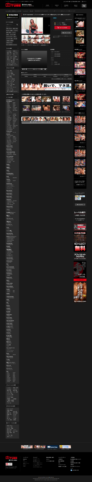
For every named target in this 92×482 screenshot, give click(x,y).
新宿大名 (8, 338)
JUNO (14, 116)
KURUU (8, 106)
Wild (14, 291)
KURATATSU (9, 154)
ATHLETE (15, 200)
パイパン (13, 32)
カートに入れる (63, 27)
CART (84, 5)
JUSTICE (8, 179)
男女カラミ (9, 59)
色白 (14, 432)
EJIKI (8, 303)
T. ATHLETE (9, 125)
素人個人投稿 (9, 335)
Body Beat (15, 177)
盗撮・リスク (9, 53)
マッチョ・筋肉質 (10, 73)
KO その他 (9, 126)
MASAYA (8, 377)
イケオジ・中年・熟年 (11, 84)
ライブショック (10, 188)
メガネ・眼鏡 (9, 419)
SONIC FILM (15, 125)
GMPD (7, 34)
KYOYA (8, 381)
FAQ (59, 462)
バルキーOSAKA (10, 251)
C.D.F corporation (10, 156)
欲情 (14, 203)
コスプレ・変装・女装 (11, 60)
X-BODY (8, 110)
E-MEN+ (8, 164)
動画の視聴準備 (61, 461)
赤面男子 (8, 167)
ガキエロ (8, 115)
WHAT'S (8, 291)
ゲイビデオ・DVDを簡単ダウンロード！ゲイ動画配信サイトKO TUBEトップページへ (11, 457)
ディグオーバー (9, 224)
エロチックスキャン (10, 186)
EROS (14, 103)
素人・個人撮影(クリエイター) (11, 44)
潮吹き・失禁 (15, 28)
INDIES (8, 105)
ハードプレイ (15, 52)
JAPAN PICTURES (10, 296)
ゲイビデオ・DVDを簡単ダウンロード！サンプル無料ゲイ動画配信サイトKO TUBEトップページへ (13, 5)
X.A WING (9, 162)
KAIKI (8, 376)
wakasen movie (10, 206)
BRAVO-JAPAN (9, 146)
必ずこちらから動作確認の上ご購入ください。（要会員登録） (62, 78)
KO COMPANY (9, 101)
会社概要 (72, 461)
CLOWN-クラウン (10, 326)
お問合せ (72, 464)
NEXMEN (8, 246)
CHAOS (8, 137)
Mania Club (9, 119)
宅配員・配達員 (9, 410)
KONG (8, 299)
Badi (7, 264)
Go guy (8, 116)
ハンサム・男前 (9, 435)
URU (14, 381)
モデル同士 (9, 389)
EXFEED (14, 154)
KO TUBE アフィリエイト (75, 466)
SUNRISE (9, 144)
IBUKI (14, 375)
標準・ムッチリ (9, 77)
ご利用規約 (73, 457)
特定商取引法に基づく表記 (75, 462)
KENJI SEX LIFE (10, 233)
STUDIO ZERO (9, 131)
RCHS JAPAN (9, 317)
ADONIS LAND (10, 157)
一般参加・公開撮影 (9, 40)
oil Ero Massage (10, 204)
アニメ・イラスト (10, 88)
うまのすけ (9, 136)
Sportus (8, 121)
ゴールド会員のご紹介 (50, 461)
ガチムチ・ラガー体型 (11, 74)
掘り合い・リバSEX (10, 401)
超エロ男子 (9, 140)
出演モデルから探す (10, 94)
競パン (15, 36)
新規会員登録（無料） (77, 1)
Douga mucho (9, 277)
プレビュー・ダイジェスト (11, 63)
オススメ (24, 464)
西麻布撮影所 (9, 249)
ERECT (8, 280)
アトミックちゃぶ (10, 350)
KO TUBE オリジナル (10, 100)
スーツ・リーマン (9, 36)
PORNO (8, 181)
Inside (8, 176)
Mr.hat (8, 353)
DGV (7, 371)
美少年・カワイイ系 (10, 81)
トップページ (47, 6)
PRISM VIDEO (9, 314)
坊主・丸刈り (15, 431)
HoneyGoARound (10, 240)
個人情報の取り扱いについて (76, 459)
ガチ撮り (14, 114)
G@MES (8, 289)
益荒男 (14, 136)
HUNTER (9, 120)
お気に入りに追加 (67, 32)
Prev (22, 25)
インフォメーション (62, 464)
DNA (7, 302)
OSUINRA (8, 308)
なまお (8, 227)
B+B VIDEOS (9, 270)
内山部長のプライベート (11, 212)
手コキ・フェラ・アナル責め (12, 56)
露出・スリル (15, 53)
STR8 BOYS (9, 199)
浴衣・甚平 (15, 411)
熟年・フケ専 (15, 59)
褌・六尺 (8, 418)
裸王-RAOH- (15, 110)
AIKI (8, 372)
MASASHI (9, 380)
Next (49, 25)
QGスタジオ (9, 365)
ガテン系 (15, 38)
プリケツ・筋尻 (12, 34)
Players (8, 312)
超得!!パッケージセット (11, 362)
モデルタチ (15, 389)
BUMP (14, 102)
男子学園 (14, 115)
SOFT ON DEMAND (10, 320)
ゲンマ (8, 294)
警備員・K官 (9, 414)
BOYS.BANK (9, 149)
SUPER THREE (9, 323)
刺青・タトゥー (9, 436)
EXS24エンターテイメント (11, 236)
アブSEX (14, 139)
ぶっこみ (8, 139)
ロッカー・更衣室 (10, 397)
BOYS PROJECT (10, 135)
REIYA (14, 380)
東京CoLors (9, 341)
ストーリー (9, 55)
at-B (13, 161)
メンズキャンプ (10, 256)
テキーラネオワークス (11, 347)
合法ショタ (9, 111)
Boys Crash (9, 141)
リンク (72, 468)
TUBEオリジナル (9, 42)
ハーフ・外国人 (9, 85)
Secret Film (15, 107)
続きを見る (82, 45)
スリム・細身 (9, 70)
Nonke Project (9, 193)
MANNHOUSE (9, 183)
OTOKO (14, 126)
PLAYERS (8, 311)
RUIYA (8, 375)
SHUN (14, 372)
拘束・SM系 (9, 52)
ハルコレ (8, 209)
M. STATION (9, 128)
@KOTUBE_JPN (75, 470)
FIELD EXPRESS (10, 286)
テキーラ (8, 349)
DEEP (8, 103)
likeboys (8, 305)
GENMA (8, 293)
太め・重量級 (9, 76)
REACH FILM (9, 196)
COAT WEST (9, 153)
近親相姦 (14, 398)
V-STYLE (14, 137)
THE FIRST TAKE (10, 202)
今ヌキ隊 (8, 132)
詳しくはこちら (80, 204)
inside (8, 177)
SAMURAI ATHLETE (11, 237)
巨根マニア (9, 203)
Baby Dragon (9, 241)
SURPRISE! (9, 117)
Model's (14, 117)
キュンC (14, 132)
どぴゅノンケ (9, 112)
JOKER (14, 105)
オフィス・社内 (9, 393)
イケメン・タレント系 (11, 80)
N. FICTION (15, 119)
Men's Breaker (9, 190)
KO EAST (8, 134)
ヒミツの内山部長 (10, 213)
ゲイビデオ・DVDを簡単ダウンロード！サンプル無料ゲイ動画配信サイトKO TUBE (19, 1)
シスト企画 (9, 344)
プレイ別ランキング (36, 465)
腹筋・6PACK (8, 32)
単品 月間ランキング (36, 461)
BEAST (8, 102)
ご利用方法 (60, 459)
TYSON (14, 121)
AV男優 (14, 419)
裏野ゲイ (8, 215)
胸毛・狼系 (9, 431)
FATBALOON (9, 284)
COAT (14, 153)
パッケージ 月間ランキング (37, 464)
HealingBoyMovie (10, 173)
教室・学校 (9, 390)
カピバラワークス (10, 218)
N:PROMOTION (9, 243)
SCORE (8, 124)
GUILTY (14, 180)
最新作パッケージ (26, 463)
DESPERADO (9, 273)
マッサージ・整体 (9, 38)
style (14, 290)
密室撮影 (8, 398)
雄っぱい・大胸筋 (9, 30)
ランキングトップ (36, 458)
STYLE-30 (8, 332)
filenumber (9, 253)
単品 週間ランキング (36, 460)
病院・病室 (15, 390)
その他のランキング (80, 184)
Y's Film (8, 359)
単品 (24, 460)
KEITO (14, 377)
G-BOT (8, 170)
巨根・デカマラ (9, 28)
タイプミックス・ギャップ (11, 87)
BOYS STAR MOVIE (10, 268)
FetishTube (9, 329)
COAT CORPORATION (11, 152)
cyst (8, 346)
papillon (8, 275)
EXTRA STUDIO (10, 283)
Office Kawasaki (10, 356)
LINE (14, 106)
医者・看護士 (15, 412)
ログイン (84, 1)
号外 (14, 124)
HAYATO (8, 379)
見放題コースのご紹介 (62, 466)
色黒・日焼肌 (9, 432)
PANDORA (9, 107)
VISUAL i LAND (10, 160)
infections (14, 120)
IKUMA (14, 379)
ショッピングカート (62, 457)
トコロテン (16, 30)
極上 (14, 128)
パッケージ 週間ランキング (37, 462)
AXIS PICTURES (10, 259)
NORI (14, 376)
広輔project (9, 221)
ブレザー (14, 415)
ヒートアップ (9, 187)
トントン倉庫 (9, 230)
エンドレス (15, 140)
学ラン (8, 415)
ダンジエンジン (9, 368)
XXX (8, 114)
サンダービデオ (10, 351)
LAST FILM (9, 262)
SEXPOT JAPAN (10, 239)
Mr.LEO (14, 354)
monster (14, 141)
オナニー (14, 55)
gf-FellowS (9, 161)
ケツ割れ (14, 418)
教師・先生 (9, 412)
